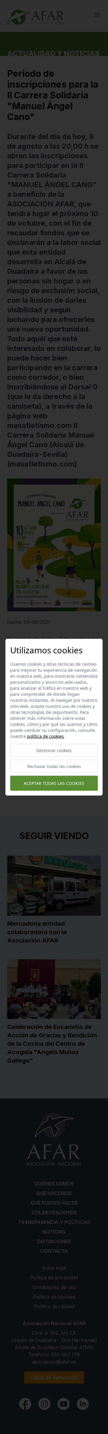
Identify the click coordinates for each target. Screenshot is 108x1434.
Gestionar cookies (54, 750)
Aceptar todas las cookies (54, 783)
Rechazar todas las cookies (54, 766)
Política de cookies (45, 736)
